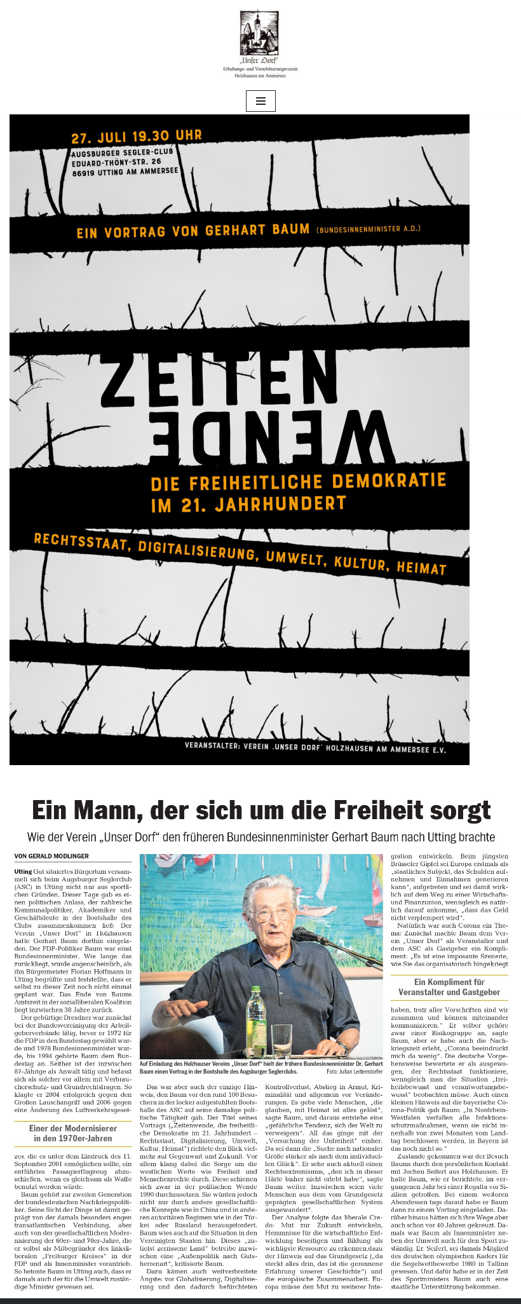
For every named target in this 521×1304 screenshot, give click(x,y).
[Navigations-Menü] (261, 101)
